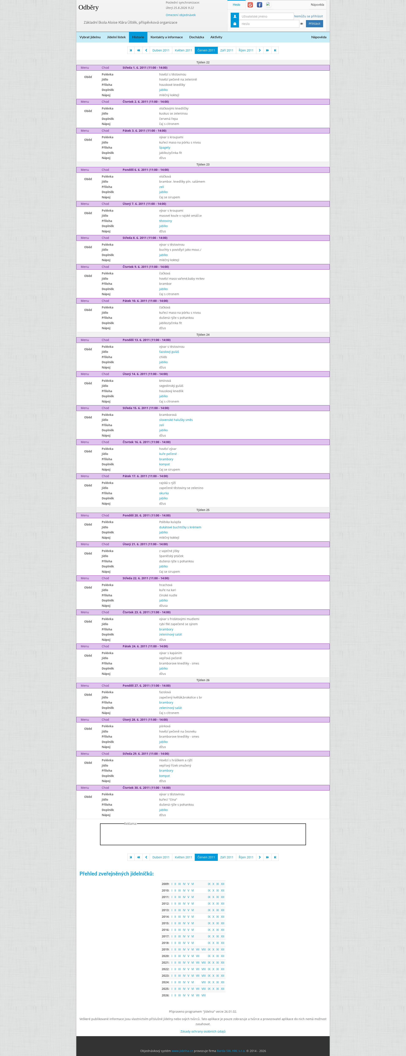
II (175, 884)
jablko (163, 90)
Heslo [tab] (236, 4)
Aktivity (216, 37)
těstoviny (165, 221)
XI (217, 884)
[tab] (250, 5)
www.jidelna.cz (182, 1051)
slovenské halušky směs (176, 420)
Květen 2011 (183, 50)
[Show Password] (301, 23)
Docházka (196, 37)
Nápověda (317, 4)
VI (192, 884)
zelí (161, 187)
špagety (164, 147)
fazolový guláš (169, 352)
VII (197, 949)
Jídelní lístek (116, 37)
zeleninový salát (170, 634)
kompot (164, 464)
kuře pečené (168, 454)
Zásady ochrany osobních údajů (203, 1031)
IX (209, 884)
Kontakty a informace (167, 37)
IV (184, 884)
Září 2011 (226, 50)
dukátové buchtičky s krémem (180, 527)
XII (222, 884)
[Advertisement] (346, 63)
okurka (164, 493)
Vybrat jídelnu (90, 37)
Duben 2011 (161, 50)
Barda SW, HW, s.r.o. (231, 1051)
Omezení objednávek (181, 15)
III (179, 884)
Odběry (88, 7)
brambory (166, 459)
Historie (138, 37)
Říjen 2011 (246, 50)
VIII (204, 949)
